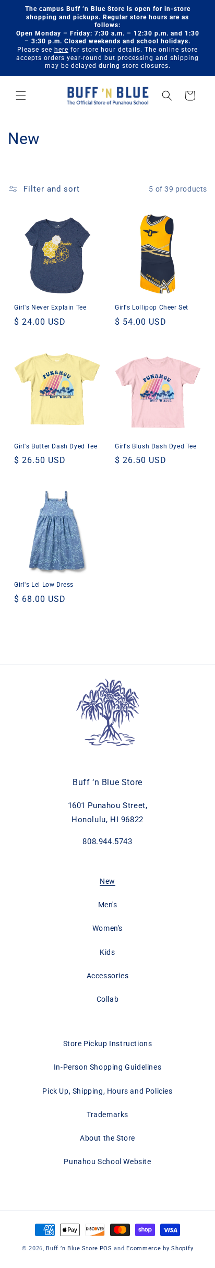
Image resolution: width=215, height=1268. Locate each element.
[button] (20, 95)
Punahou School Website (107, 1161)
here (61, 49)
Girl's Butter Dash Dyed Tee (55, 446)
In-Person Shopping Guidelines (107, 1067)
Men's (107, 904)
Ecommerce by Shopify (159, 1248)
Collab (108, 999)
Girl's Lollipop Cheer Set (151, 307)
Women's (107, 928)
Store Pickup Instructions (107, 1043)
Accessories (108, 975)
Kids (107, 952)
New (107, 881)
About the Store (107, 1138)
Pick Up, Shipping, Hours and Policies (107, 1091)
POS (106, 1248)
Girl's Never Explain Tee (50, 307)
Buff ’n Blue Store (72, 1248)
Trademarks (107, 1114)
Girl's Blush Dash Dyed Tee (156, 446)
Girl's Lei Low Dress (44, 584)
